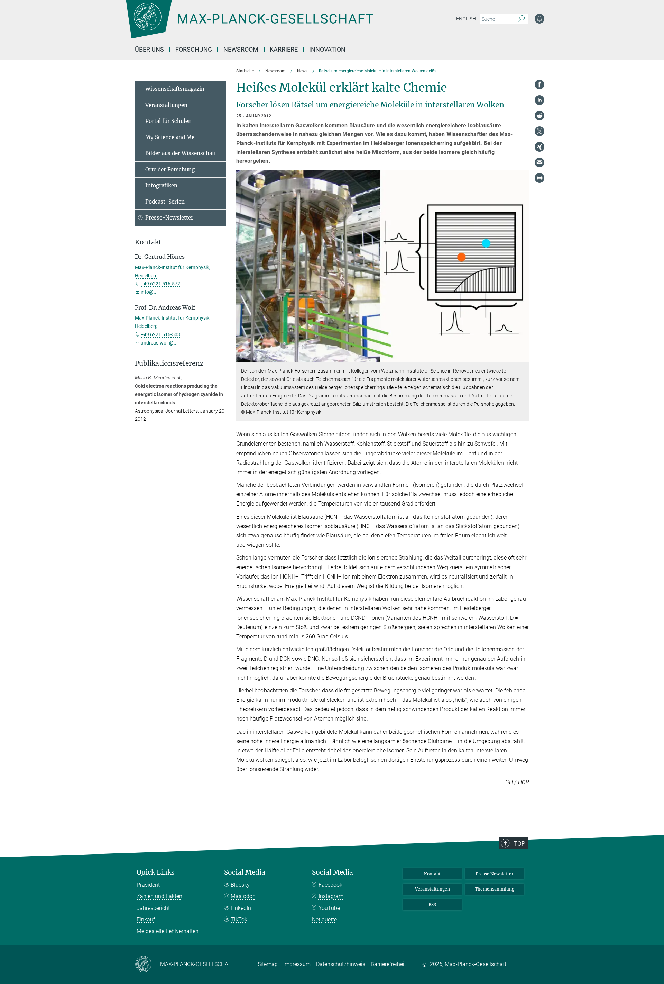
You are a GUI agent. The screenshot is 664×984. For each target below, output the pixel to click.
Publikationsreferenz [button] (169, 363)
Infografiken (161, 185)
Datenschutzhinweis (340, 964)
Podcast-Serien (165, 201)
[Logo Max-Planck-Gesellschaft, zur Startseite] (249, 24)
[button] (523, 357)
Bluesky (240, 885)
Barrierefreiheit (388, 964)
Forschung (193, 49)
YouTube (329, 908)
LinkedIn (241, 908)
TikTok (239, 919)
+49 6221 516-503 (160, 334)
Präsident (148, 885)
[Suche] (521, 19)
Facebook (330, 885)
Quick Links (156, 872)
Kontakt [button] (148, 242)
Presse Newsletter (495, 873)
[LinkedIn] (539, 100)
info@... (149, 292)
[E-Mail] (539, 162)
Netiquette (324, 919)
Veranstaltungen (166, 105)
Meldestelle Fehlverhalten (168, 931)
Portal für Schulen (168, 121)
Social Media (244, 872)
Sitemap (268, 964)
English (466, 18)
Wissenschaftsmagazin (174, 89)
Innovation (327, 49)
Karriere (284, 49)
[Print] (539, 178)
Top (519, 843)
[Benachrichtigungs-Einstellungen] (539, 19)
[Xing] (539, 147)
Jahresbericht (153, 908)
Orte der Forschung (170, 169)
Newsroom (240, 49)
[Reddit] (539, 115)
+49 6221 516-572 (160, 283)
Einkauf (146, 919)
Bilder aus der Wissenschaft (180, 153)
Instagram (331, 896)
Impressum (297, 964)
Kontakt (432, 873)
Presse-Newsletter (169, 217)
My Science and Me (169, 137)
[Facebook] (539, 84)
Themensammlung (494, 889)
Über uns (149, 49)
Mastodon (243, 896)
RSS (432, 904)
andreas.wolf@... (159, 343)
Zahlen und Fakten (159, 896)
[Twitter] (539, 131)
